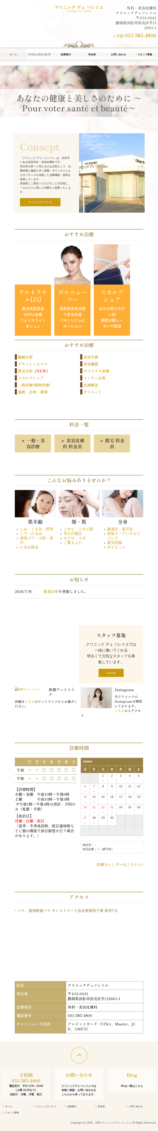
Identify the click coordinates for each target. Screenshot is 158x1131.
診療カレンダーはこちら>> (120, 864)
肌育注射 (25, 371)
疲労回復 (114, 543)
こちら (30, 701)
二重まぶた (73, 543)
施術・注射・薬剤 (33, 391)
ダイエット (92, 391)
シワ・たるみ (31, 533)
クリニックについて (39, 54)
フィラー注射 (94, 377)
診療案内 (66, 54)
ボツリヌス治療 (96, 371)
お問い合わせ (118, 54)
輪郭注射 (25, 357)
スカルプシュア (31, 377)
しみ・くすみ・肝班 (36, 529)
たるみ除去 (29, 547)
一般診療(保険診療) (34, 384)
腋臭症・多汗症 (120, 529)
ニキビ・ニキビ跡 (78, 529)
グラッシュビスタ (33, 364)
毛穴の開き (73, 533)
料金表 (92, 54)
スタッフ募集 (144, 54)
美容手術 (90, 357)
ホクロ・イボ (75, 538)
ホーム (13, 54)
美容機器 (90, 364)
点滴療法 (90, 384)
